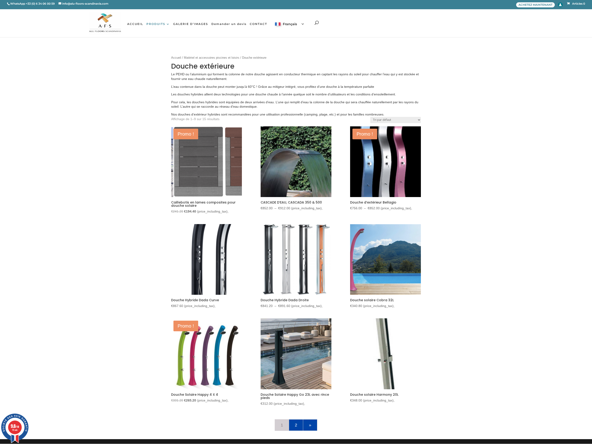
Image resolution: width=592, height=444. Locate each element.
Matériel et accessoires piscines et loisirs (211, 57)
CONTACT (258, 24)
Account (560, 4)
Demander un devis (229, 24)
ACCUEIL (135, 24)
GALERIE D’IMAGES (190, 24)
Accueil (176, 57)
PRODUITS (155, 24)
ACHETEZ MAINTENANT (535, 4)
